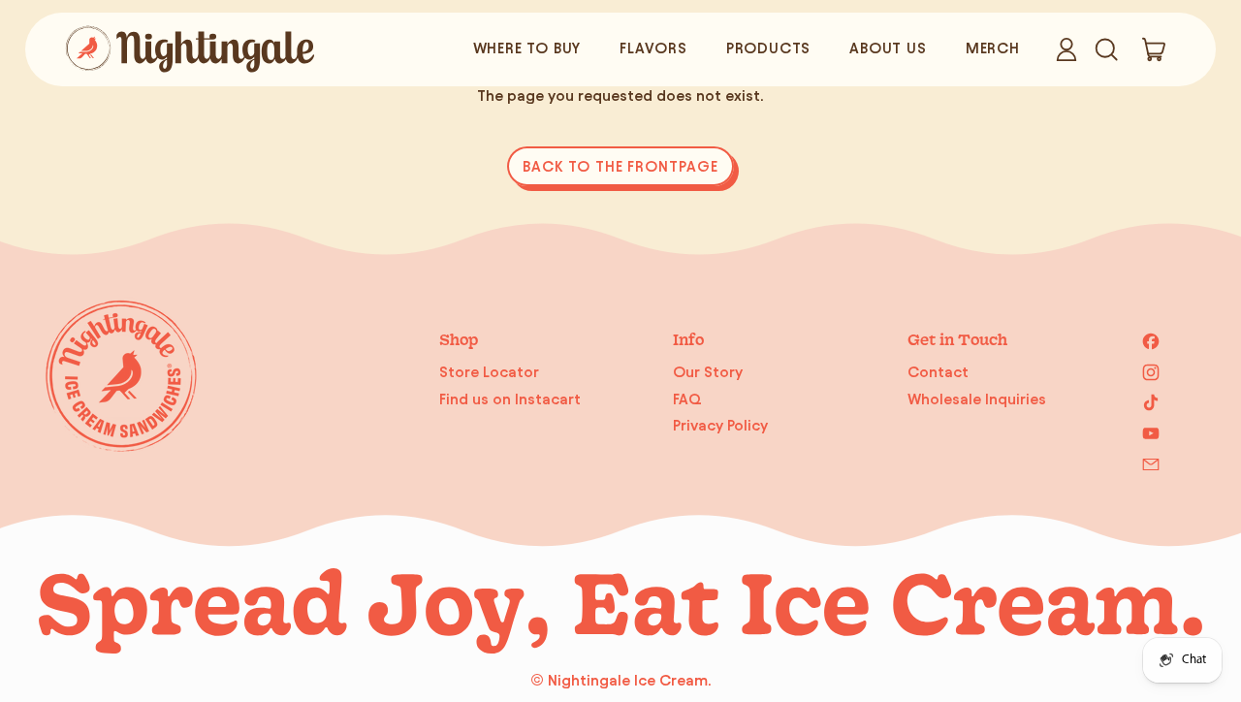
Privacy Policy (720, 425)
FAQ (687, 399)
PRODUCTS (768, 48)
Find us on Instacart (510, 399)
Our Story (708, 372)
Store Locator (489, 372)
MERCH (993, 48)
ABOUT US (887, 48)
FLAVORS (653, 48)
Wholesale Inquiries (976, 399)
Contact (938, 372)
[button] (1105, 49)
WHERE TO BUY (527, 48)
